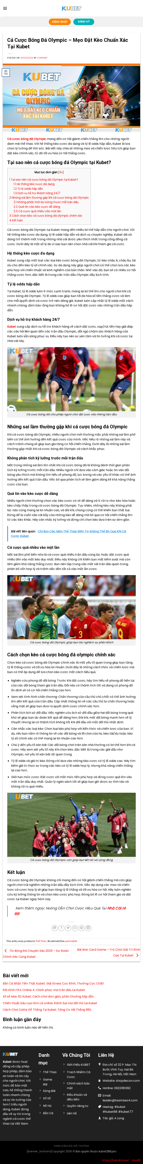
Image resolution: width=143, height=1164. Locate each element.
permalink (71, 941)
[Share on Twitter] (68, 928)
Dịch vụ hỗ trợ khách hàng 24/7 (37, 193)
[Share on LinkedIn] (88, 928)
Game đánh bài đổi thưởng (71, 1145)
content (42, 57)
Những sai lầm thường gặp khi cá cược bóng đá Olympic (49, 198)
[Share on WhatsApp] (55, 928)
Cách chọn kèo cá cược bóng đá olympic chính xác (45, 216)
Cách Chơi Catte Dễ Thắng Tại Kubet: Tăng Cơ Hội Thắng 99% (47, 1010)
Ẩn (61, 172)
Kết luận (16, 220)
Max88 (136, 1160)
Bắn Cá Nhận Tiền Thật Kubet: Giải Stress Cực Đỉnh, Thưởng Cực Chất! (53, 983)
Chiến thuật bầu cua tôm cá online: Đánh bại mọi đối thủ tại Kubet (50, 1003)
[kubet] (71, 8)
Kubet (7, 1062)
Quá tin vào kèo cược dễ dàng (37, 207)
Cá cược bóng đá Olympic (26, 139)
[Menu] (5, 8)
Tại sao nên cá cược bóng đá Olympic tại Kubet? (43, 180)
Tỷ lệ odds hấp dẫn (28, 189)
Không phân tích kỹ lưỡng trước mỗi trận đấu (46, 202)
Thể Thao (41, 941)
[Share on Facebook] (61, 928)
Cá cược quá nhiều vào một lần (37, 211)
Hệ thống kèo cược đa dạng (34, 184)
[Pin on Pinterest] (82, 928)
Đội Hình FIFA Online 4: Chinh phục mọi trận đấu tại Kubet (44, 990)
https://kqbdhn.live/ (115, 1160)
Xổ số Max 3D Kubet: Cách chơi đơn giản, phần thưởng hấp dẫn (48, 996)
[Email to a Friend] (75, 928)
